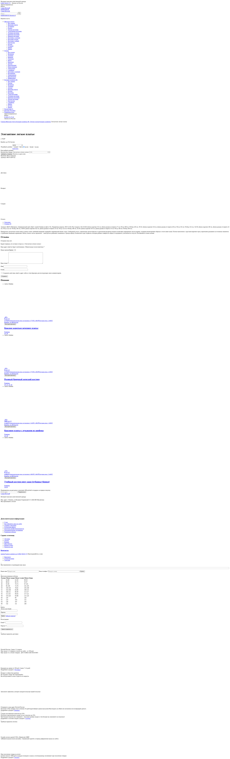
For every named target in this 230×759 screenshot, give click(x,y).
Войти (3, 616)
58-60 (31, 147)
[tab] (116, 222)
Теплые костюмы (13, 29)
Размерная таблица (10, 532)
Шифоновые (12, 78)
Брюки (10, 47)
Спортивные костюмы (15, 31)
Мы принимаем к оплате (8, 501)
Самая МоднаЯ (5, 8)
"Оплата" (17, 757)
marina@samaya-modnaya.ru (9, 554)
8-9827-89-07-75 (5, 3)
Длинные (11, 59)
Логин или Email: (6, 609)
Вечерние (11, 54)
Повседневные (12, 67)
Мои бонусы (8, 543)
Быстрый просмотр (10, 324)
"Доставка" (17, 670)
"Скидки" (28, 718)
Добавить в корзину (6, 154)
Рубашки (10, 46)
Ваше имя (4, 571)
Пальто (10, 28)
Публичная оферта (10, 527)
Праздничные (12, 65)
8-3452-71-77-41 (9, 117)
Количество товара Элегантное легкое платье (15, 152)
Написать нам (8, 547)
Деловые (10, 55)
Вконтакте (7, 557)
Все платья (11, 52)
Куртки (10, 91)
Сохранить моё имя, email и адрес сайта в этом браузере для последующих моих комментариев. (32, 273)
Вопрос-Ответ (8, 545)
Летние (10, 63)
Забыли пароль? (11, 616)
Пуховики (11, 26)
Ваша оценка (5, 250)
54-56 (26, 147)
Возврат (6, 542)
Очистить (15, 148)
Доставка (7, 539)
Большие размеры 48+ (11, 80)
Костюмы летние (13, 39)
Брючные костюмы (13, 34)
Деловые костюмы (13, 33)
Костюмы (11, 93)
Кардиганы (11, 42)
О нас (6, 522)
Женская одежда (9, 21)
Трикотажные (12, 75)
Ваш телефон (43, 571)
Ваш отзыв (4, 263)
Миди (10, 60)
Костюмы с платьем (14, 38)
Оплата (6, 540)
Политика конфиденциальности (14, 528)
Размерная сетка (9, 112)
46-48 (16, 147)
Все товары (11, 23)
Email (2, 269)
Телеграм (7, 560)
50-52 (21, 147)
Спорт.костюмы (13, 94)
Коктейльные (12, 76)
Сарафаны (11, 70)
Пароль (3, 626)
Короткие (11, 62)
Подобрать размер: (6, 147)
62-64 (36, 147)
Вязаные (10, 57)
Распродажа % (8, 109)
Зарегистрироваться (6, 629)
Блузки (10, 44)
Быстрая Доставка (9, 110)
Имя (2, 266)
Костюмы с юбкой (13, 41)
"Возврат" (17, 710)
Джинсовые (11, 68)
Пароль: (3, 612)
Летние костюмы (13, 99)
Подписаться (22, 492)
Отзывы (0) (7, 224)
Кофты (10, 49)
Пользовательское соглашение (13, 530)
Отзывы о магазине (10, 525)
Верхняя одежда (13, 25)
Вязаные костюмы (13, 36)
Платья (6, 50)
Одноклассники (9, 558)
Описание (7, 222)
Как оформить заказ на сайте (13, 524)
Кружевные (11, 73)
